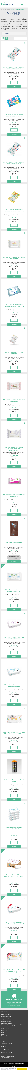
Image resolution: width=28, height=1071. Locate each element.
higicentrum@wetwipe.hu (7, 1056)
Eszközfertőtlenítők (6, 1014)
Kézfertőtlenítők (5, 1018)
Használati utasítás (6, 1036)
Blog (2, 1032)
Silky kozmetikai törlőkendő (18, 9)
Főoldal (2, 9)
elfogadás (22, 1068)
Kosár (2, 1034)
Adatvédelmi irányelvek (7, 1041)
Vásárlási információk (6, 1043)
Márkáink (8, 9)
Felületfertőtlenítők (6, 1016)
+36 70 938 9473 (5, 1058)
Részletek (14, 561)
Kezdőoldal (4, 1030)
